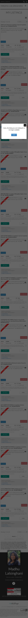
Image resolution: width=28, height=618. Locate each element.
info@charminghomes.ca (6, 62)
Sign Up (8, 1)
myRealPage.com (14, 604)
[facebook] (14, 583)
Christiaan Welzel (10, 606)
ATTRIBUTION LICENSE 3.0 (21, 606)
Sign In (2, 1)
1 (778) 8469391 (4, 60)
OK (14, 134)
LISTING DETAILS (5, 54)
